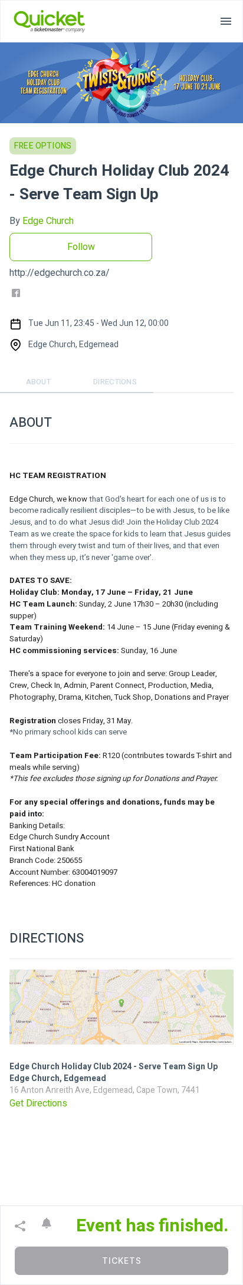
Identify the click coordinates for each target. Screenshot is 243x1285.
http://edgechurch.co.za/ (59, 273)
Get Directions (38, 1103)
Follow (81, 247)
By (41, 221)
